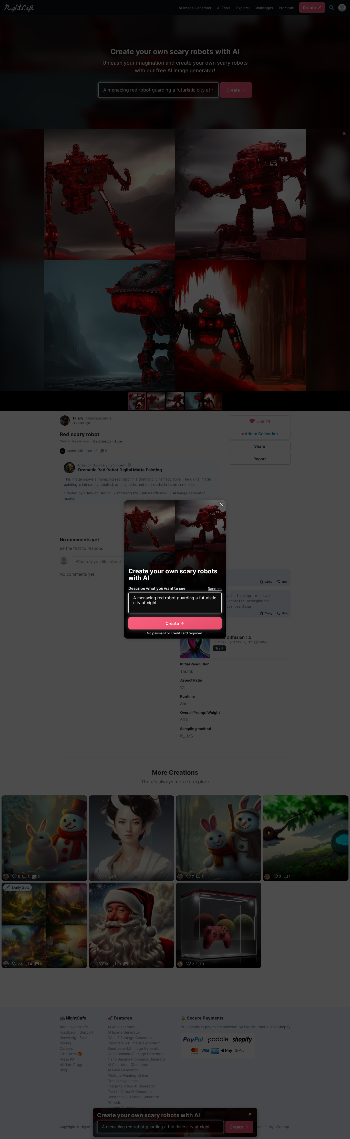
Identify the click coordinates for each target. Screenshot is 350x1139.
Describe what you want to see (157, 588)
